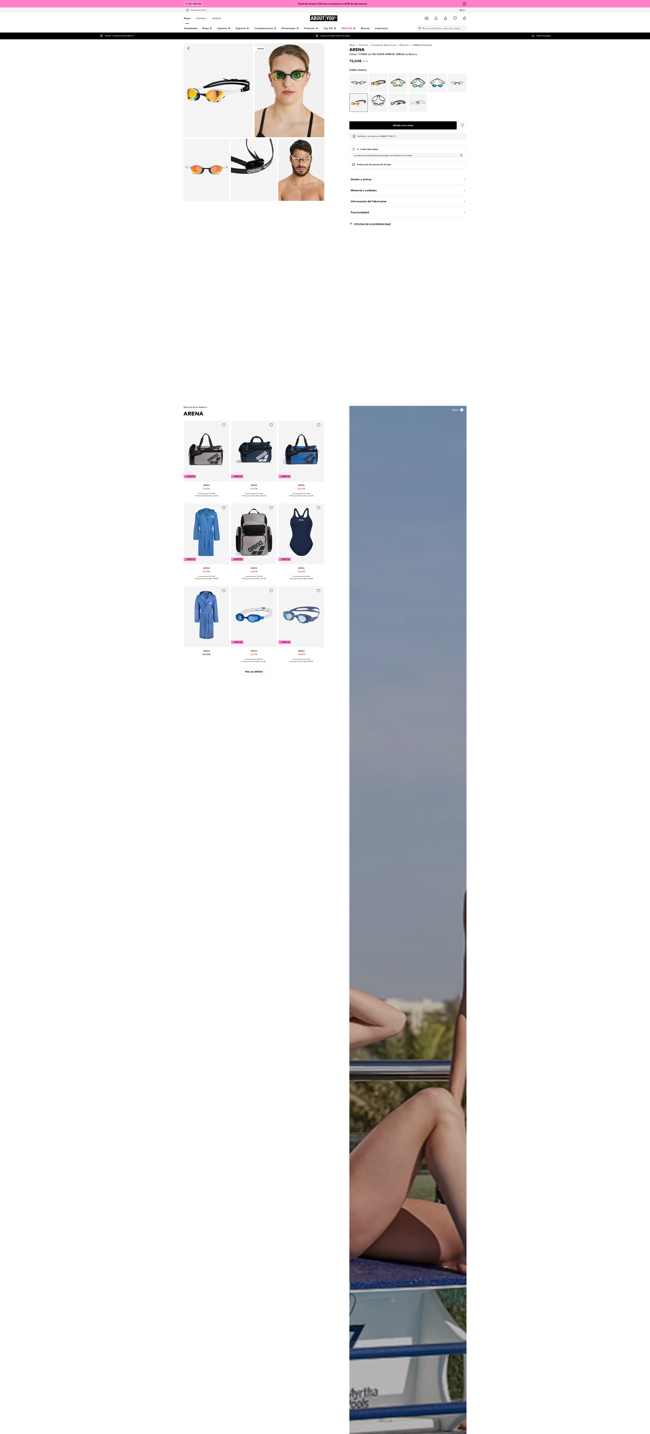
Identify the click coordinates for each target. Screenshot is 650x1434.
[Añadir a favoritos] (462, 125)
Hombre (201, 18)
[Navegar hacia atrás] (188, 48)
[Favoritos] (455, 18)
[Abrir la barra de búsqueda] (419, 28)
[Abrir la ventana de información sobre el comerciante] (395, 136)
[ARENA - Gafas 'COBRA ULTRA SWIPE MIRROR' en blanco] (206, 170)
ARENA (193, 413)
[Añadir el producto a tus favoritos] (224, 425)
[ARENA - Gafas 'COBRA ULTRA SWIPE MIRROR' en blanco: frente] (218, 90)
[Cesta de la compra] (464, 18)
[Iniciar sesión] (436, 18)
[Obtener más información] (206, 498)
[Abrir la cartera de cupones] (427, 18)
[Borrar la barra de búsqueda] (464, 28)
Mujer (187, 18)
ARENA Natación (422, 45)
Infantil (216, 18)
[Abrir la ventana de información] (464, 4)
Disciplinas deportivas (384, 45)
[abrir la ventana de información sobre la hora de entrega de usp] (461, 155)
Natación (404, 45)
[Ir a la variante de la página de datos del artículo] (358, 83)
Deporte (364, 45)
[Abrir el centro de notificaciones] (445, 18)
